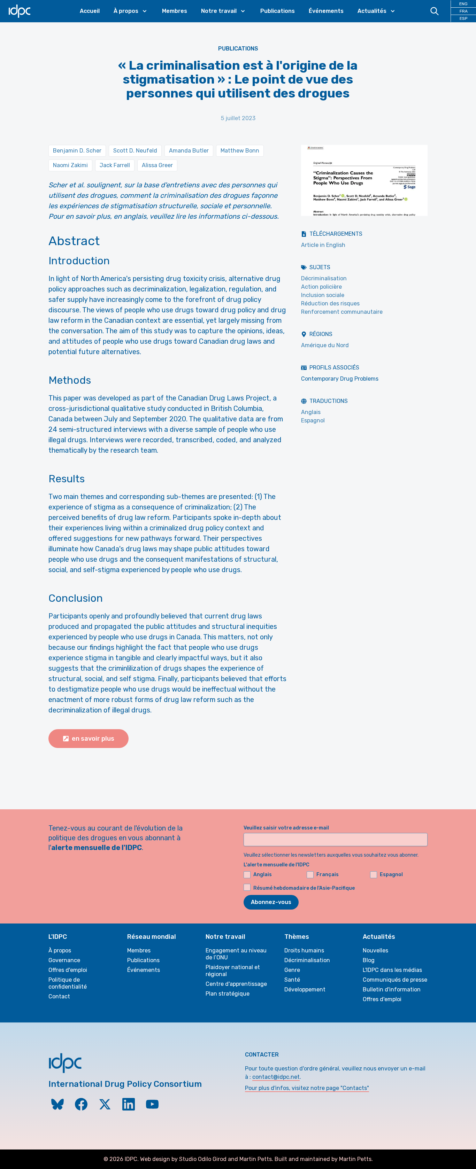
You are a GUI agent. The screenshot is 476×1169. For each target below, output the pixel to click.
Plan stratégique (227, 993)
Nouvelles (375, 950)
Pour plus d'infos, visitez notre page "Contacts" (307, 1088)
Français (327, 875)
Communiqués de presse (395, 979)
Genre (292, 970)
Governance (64, 960)
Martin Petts (255, 1159)
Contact (59, 996)
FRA (464, 11)
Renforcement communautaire (342, 312)
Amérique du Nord (325, 345)
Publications (277, 11)
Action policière (321, 286)
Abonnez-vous (271, 902)
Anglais (311, 412)
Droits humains (304, 950)
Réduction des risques (330, 303)
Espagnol (313, 420)
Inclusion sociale (322, 295)
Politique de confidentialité (67, 983)
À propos (59, 950)
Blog (369, 960)
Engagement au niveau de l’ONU (236, 954)
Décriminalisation (324, 278)
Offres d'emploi (67, 970)
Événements (326, 11)
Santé (292, 979)
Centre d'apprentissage (236, 984)
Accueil (90, 11)
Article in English (323, 245)
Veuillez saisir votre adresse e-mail (286, 828)
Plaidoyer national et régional (233, 970)
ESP (463, 18)
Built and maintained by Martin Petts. (324, 1159)
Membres (174, 11)
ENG (463, 3)
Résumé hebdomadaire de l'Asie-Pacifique (304, 888)
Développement (304, 989)
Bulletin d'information (392, 989)
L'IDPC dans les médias (392, 970)
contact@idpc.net (276, 1077)
